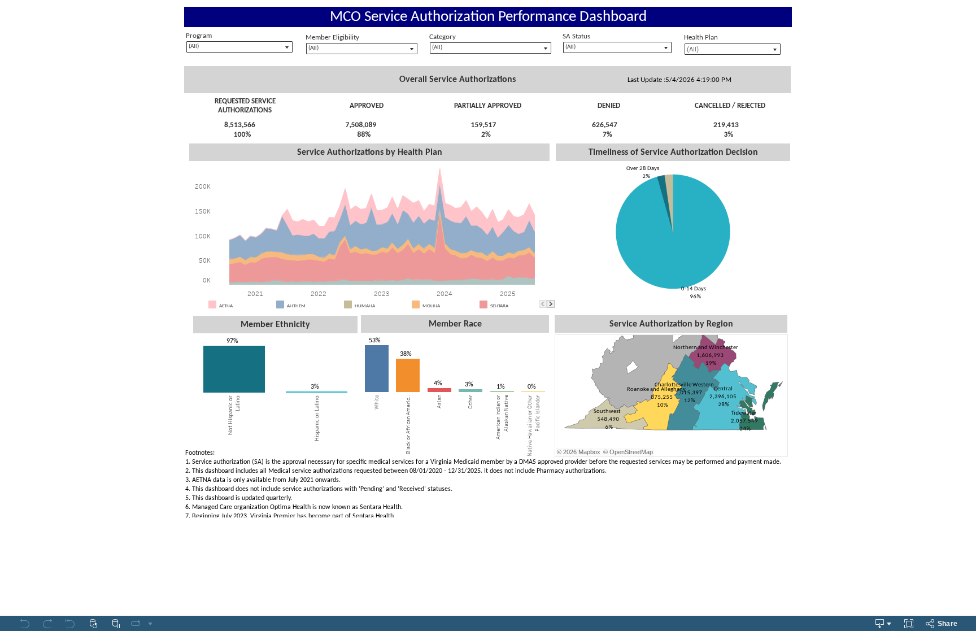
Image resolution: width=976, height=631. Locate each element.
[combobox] (361, 48)
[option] (240, 304)
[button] (534, 303)
